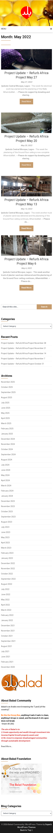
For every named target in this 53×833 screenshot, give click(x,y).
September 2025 (8, 392)
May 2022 (5, 600)
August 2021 (6, 646)
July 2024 (5, 465)
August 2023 (6, 522)
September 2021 (8, 641)
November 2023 (8, 506)
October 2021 (7, 636)
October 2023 (7, 511)
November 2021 (8, 631)
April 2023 (5, 543)
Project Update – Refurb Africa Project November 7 (23, 359)
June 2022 (5, 594)
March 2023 (6, 548)
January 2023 (7, 558)
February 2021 (7, 662)
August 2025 (6, 397)
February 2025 (7, 428)
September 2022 (8, 579)
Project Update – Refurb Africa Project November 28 (23, 343)
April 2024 (5, 480)
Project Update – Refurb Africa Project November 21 (23, 348)
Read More (26, 101)
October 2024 (7, 449)
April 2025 (5, 418)
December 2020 (8, 667)
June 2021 (5, 657)
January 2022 (7, 620)
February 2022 (7, 615)
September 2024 (8, 454)
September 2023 (8, 517)
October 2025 (7, 387)
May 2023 (5, 537)
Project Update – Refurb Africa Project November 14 (23, 353)
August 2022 (6, 584)
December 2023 (8, 501)
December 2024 (8, 439)
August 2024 (6, 460)
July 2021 (5, 651)
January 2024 (7, 496)
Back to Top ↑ (26, 830)
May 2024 (5, 475)
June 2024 (5, 470)
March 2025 (6, 423)
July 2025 (5, 403)
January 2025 (7, 434)
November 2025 (8, 382)
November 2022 (8, 568)
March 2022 (6, 610)
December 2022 (8, 563)
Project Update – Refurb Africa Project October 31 (22, 364)
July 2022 (5, 589)
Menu (3, 29)
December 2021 (8, 625)
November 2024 (8, 444)
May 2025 (5, 413)
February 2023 (7, 553)
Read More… (6, 746)
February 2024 (7, 491)
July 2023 (5, 527)
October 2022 (7, 574)
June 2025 (5, 408)
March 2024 (6, 485)
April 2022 (5, 605)
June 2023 (5, 532)
